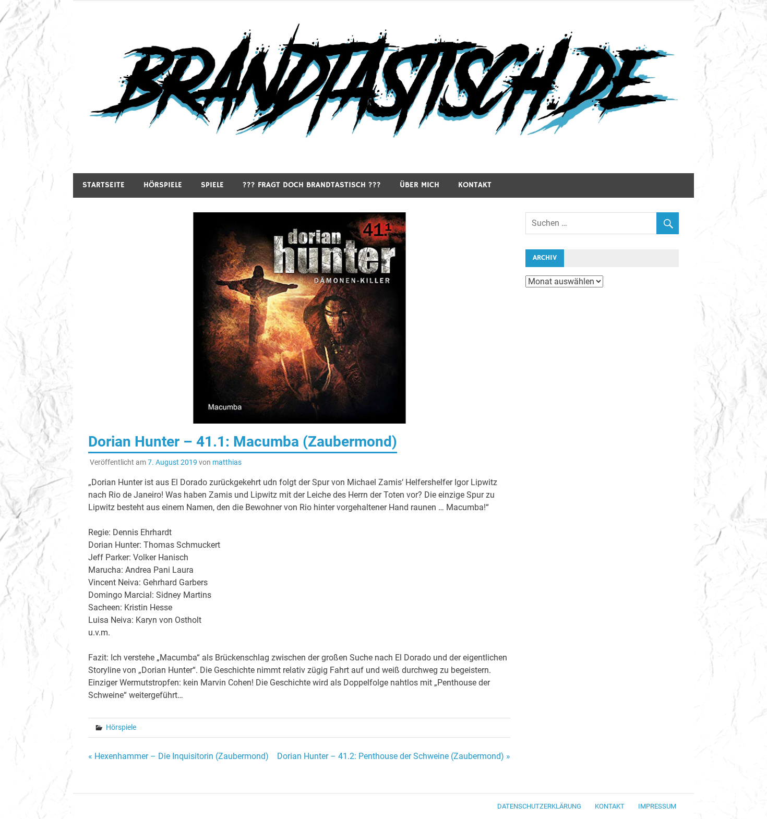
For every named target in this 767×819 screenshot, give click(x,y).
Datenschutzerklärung (539, 806)
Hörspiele (162, 185)
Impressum (657, 806)
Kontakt (475, 185)
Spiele (212, 185)
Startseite (103, 185)
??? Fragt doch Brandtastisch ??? (312, 185)
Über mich (419, 185)
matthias (227, 462)
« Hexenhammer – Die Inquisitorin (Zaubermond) (178, 756)
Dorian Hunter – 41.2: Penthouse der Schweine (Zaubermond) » (393, 756)
